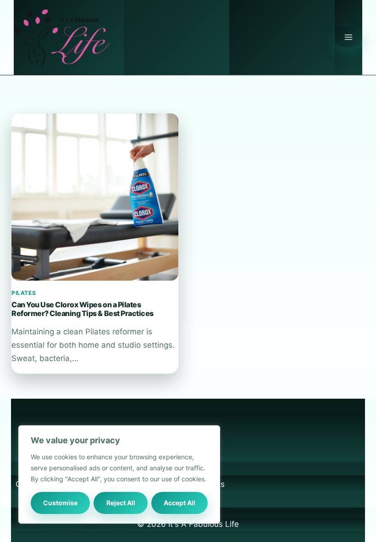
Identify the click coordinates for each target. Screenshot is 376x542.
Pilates (23, 292)
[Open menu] (348, 37)
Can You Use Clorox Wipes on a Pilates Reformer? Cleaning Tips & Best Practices (82, 308)
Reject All (120, 503)
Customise (60, 503)
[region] (119, 474)
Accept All (179, 503)
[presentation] (94, 197)
